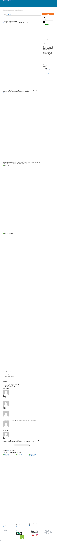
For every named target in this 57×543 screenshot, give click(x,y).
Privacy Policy (48, 535)
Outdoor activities (7, 7)
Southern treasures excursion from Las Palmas (8, 522)
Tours (6, 6)
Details (5, 14)
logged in (8, 450)
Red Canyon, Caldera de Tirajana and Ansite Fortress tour (22, 522)
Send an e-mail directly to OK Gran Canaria (47, 73)
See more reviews (22, 445)
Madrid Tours (6, 532)
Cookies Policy (48, 536)
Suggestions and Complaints (48, 532)
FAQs (11, 14)
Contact (46, 530)
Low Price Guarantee (48, 534)
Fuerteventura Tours (7, 531)
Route (8, 14)
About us (49, 530)
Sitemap (49, 533)
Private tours (31, 521)
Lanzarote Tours (6, 530)
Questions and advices (48, 531)
